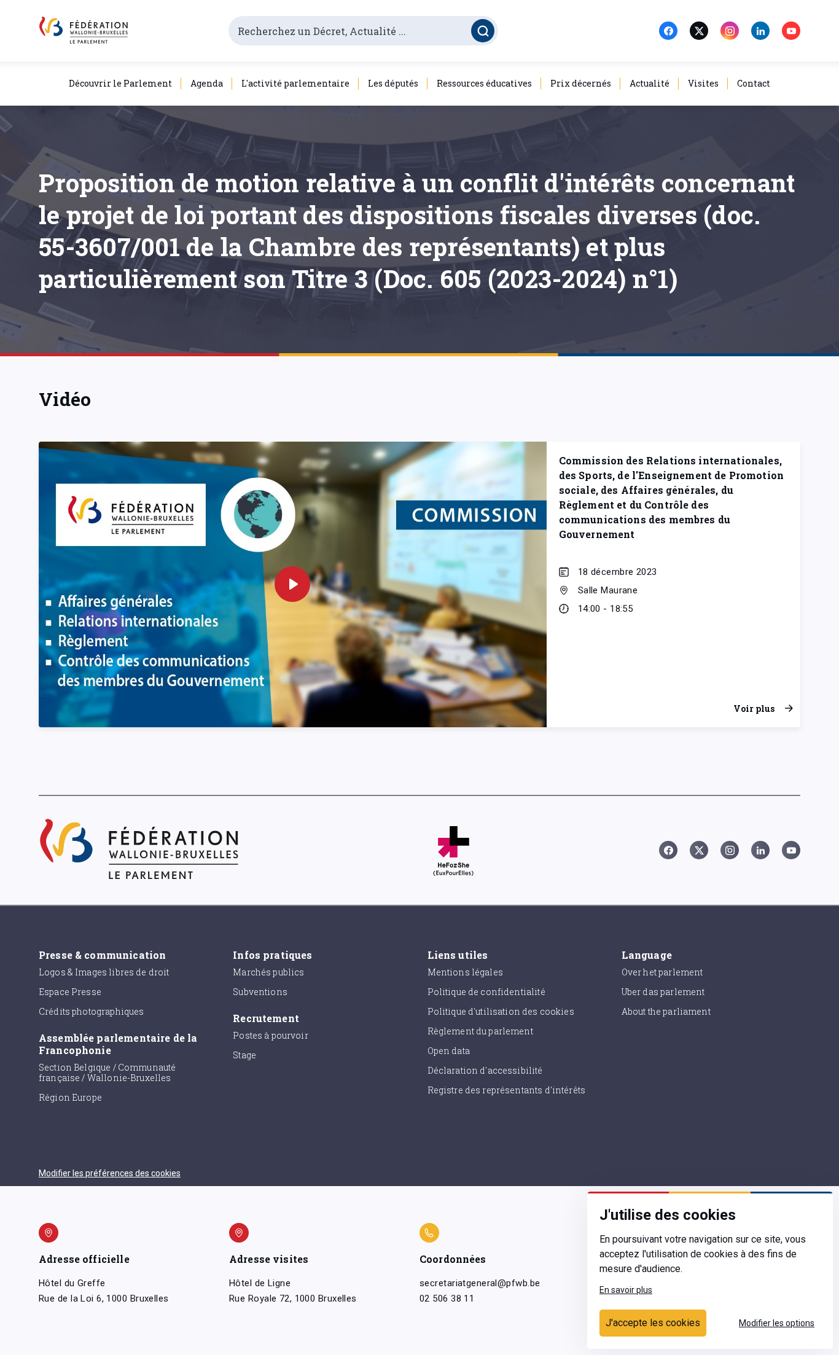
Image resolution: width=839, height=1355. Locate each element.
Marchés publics (268, 972)
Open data (448, 1050)
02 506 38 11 (446, 1298)
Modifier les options (776, 1323)
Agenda (206, 83)
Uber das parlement (663, 992)
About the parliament (666, 1011)
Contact (753, 83)
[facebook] (668, 30)
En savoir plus (625, 1290)
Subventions (260, 992)
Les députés (393, 83)
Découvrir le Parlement (120, 83)
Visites (703, 83)
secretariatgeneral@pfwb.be (479, 1283)
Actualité (649, 83)
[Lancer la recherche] (482, 30)
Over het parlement (662, 972)
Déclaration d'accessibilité (485, 1070)
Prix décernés (580, 83)
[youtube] (791, 30)
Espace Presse (70, 992)
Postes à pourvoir (270, 1035)
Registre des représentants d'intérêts (506, 1090)
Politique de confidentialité (486, 992)
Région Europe (70, 1097)
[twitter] (699, 30)
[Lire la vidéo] (292, 584)
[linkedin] (760, 30)
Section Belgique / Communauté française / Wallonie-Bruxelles (107, 1072)
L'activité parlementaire (295, 83)
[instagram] (729, 30)
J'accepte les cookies (653, 1323)
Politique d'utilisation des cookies (500, 1011)
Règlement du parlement (480, 1031)
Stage (244, 1055)
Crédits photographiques (91, 1011)
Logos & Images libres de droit (104, 972)
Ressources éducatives (484, 83)
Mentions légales (465, 972)
